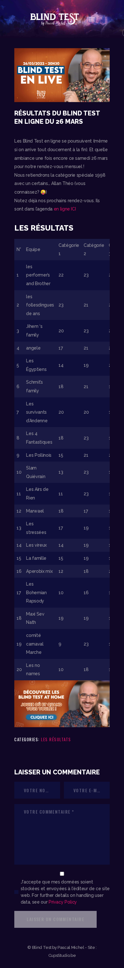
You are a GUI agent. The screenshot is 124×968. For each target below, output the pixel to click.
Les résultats (56, 739)
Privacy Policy (63, 902)
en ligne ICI (65, 208)
